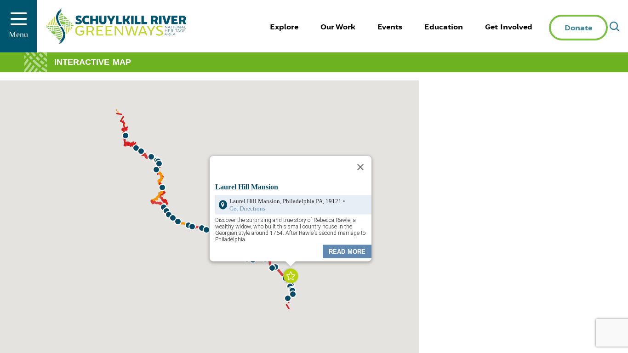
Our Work (337, 27)
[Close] (360, 167)
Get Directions (247, 208)
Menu (18, 34)
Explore (284, 27)
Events (389, 27)
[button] (293, 294)
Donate (578, 28)
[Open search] (614, 26)
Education (443, 27)
